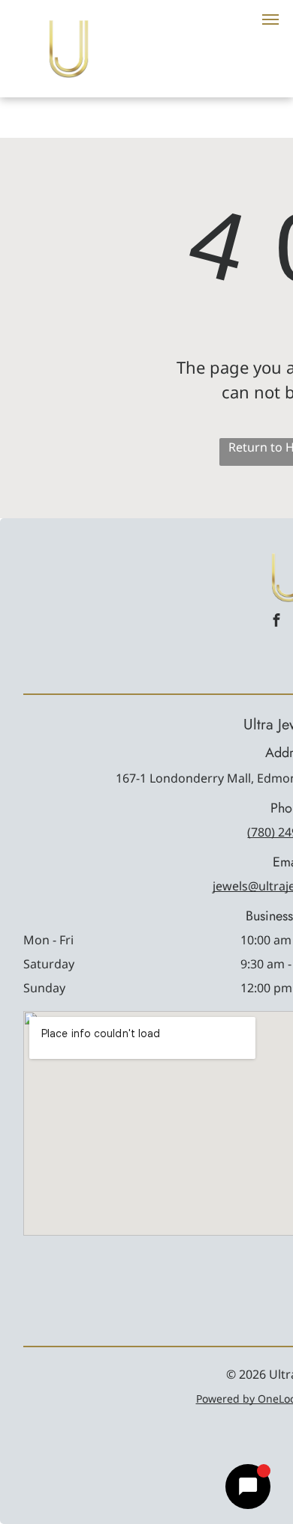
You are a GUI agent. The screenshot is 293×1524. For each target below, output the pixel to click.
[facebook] (276, 622)
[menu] (270, 19)
